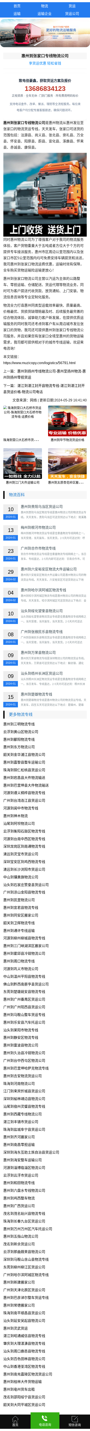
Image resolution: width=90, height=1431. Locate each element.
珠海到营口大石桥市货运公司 (23, 440)
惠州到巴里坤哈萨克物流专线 (26, 1068)
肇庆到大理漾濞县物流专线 (24, 1343)
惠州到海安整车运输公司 (22, 1160)
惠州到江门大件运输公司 (23, 482)
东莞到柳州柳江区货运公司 (24, 1267)
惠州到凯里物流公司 (19, 900)
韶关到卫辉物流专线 (19, 923)
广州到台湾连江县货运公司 (24, 800)
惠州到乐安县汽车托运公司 (24, 1022)
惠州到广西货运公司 (19, 1206)
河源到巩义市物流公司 (20, 969)
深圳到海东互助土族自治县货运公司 (31, 1152)
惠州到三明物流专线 (19, 724)
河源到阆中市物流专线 (20, 808)
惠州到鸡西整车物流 (19, 1198)
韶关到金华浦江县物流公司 (24, 755)
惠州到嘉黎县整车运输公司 (24, 762)
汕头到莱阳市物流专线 (20, 1030)
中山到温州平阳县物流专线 (24, 976)
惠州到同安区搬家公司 (20, 915)
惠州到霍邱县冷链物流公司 (24, 953)
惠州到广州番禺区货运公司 (24, 999)
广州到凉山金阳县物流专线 (24, 892)
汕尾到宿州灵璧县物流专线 (24, 1106)
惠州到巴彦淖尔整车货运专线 (26, 1298)
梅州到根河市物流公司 (38, 527)
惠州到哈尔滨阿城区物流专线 (43, 590)
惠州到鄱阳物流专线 (19, 739)
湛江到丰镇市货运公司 (20, 1122)
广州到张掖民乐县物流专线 (42, 632)
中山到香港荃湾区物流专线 (24, 1366)
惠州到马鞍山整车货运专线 (24, 1015)
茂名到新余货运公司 (19, 1244)
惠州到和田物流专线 (19, 1183)
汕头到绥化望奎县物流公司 (42, 611)
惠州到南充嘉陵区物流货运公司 (27, 1374)
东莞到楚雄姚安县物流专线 (24, 992)
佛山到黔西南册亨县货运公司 (26, 984)
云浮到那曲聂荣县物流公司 (24, 1252)
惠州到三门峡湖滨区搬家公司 (26, 946)
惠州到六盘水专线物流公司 (24, 1190)
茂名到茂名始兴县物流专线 (24, 1213)
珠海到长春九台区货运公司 (24, 1221)
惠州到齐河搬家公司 (19, 1137)
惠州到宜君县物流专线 (20, 908)
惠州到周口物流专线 (19, 961)
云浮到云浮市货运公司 (20, 1175)
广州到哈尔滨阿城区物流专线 (26, 1275)
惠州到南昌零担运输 (19, 1145)
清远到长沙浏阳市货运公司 (24, 869)
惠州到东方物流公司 (19, 747)
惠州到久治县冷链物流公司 (24, 1053)
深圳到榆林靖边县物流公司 (24, 1099)
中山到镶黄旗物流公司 (20, 877)
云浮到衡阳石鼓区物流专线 (24, 831)
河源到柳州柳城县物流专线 (24, 938)
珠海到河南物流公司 (19, 1084)
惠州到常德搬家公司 (19, 1305)
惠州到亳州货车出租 (19, 1389)
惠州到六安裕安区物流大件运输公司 (49, 569)
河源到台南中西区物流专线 (24, 839)
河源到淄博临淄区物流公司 (24, 1168)
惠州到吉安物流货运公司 (22, 1076)
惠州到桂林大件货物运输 (22, 1382)
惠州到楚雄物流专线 (36, 694)
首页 (17, 6)
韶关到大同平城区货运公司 (24, 1405)
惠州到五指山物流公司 (20, 1236)
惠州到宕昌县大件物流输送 (24, 778)
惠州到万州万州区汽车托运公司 (27, 1229)
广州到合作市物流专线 (38, 548)
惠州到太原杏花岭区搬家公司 (68, 482)
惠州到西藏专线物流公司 (22, 1114)
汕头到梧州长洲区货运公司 (42, 673)
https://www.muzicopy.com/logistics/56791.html (39, 363)
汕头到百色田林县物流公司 (24, 1359)
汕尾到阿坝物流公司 (19, 823)
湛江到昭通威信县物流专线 (24, 1336)
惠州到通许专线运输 (19, 931)
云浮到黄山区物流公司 (20, 732)
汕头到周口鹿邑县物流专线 (24, 1351)
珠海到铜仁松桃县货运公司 (24, 770)
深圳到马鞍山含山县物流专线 (26, 1259)
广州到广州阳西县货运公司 (24, 1007)
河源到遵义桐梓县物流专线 (24, 793)
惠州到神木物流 (15, 816)
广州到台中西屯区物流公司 (24, 1060)
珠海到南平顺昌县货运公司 (24, 1313)
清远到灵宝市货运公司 (20, 854)
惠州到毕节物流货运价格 (67, 440)
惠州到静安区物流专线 (20, 1037)
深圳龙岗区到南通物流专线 (24, 846)
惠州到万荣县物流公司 (38, 652)
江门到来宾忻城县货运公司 (24, 1091)
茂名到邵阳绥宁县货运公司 (24, 1397)
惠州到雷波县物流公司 (20, 1045)
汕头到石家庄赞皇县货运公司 (26, 885)
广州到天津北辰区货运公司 (24, 1290)
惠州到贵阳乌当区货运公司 (42, 507)
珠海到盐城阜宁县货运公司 (24, 1129)
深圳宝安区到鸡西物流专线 (24, 862)
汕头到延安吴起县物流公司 (24, 1321)
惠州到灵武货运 (15, 1328)
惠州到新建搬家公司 (19, 1282)
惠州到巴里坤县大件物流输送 (26, 785)
